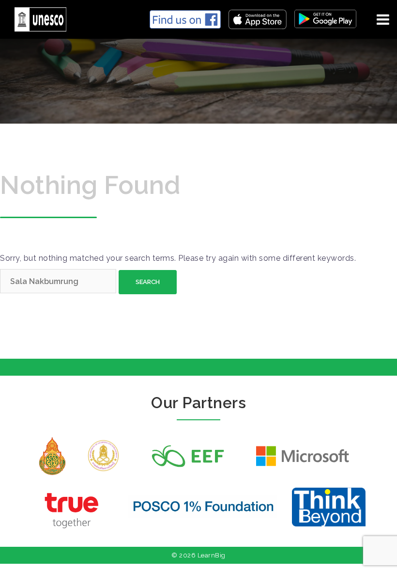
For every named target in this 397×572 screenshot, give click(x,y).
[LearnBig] (36, 17)
